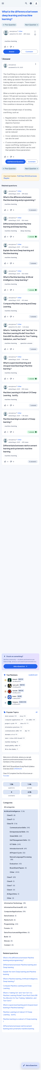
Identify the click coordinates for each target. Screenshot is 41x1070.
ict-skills (30, 720)
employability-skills (12, 745)
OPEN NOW (18, 769)
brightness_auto (31, 3)
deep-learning (25, 231)
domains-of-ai (11, 734)
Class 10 (10, 823)
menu (2, 3)
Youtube (6, 776)
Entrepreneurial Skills (17, 832)
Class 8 (9, 881)
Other (20, 31)
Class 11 (9, 819)
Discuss (7, 941)
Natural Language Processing (21, 857)
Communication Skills (18, 827)
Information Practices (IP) (13, 907)
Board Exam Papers (17, 868)
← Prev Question (9, 25)
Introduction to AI (16, 848)
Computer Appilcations (13, 911)
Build (6, 937)
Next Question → (31, 25)
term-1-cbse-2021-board (15, 738)
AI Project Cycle (16, 853)
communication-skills (13, 731)
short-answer (11, 716)
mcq (23, 716)
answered (12, 67)
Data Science (9, 916)
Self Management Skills (18, 840)
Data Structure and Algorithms (15, 932)
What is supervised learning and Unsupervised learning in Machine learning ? (17, 366)
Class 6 (9, 890)
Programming (9, 924)
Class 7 (9, 885)
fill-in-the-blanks (11, 749)
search (26, 3)
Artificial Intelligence (12, 811)
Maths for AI (8, 920)
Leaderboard (33, 675)
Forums (7, 928)
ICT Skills (13, 844)
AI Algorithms (12, 894)
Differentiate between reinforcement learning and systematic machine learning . (20, 448)
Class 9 (9, 877)
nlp (27, 731)
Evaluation (14, 864)
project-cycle (11, 723)
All (36, 712)
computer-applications (14, 720)
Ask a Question (30, 1065)
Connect (7, 945)
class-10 (24, 723)
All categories (9, 807)
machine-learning (11, 41)
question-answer (26, 343)
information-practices (13, 727)
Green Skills (14, 836)
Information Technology (13, 903)
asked (12, 34)
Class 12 (10, 815)
